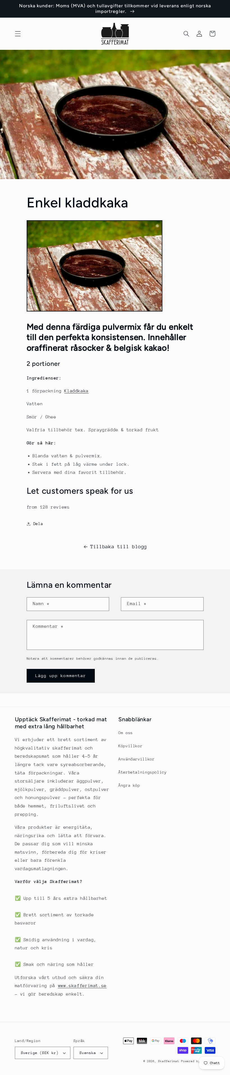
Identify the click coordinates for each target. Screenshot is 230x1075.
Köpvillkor (130, 746)
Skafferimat (168, 1061)
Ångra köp (129, 785)
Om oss (125, 732)
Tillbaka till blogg (118, 546)
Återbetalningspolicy (142, 772)
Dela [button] (38, 523)
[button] (17, 33)
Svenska (88, 1053)
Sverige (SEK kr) (40, 1053)
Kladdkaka (76, 391)
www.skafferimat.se (82, 985)
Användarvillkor (136, 759)
